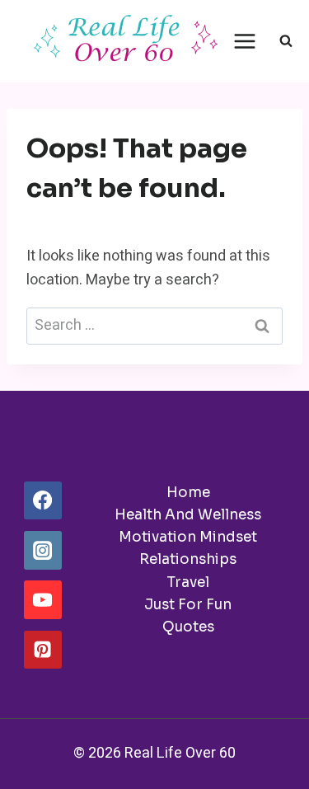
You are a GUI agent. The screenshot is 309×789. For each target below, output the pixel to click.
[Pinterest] (43, 650)
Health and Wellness (188, 515)
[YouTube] (43, 599)
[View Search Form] (286, 41)
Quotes (188, 627)
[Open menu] (245, 41)
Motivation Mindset (188, 537)
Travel (187, 582)
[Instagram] (43, 550)
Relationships (187, 559)
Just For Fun (188, 604)
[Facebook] (43, 500)
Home (188, 492)
